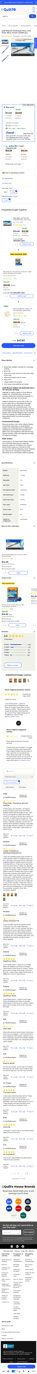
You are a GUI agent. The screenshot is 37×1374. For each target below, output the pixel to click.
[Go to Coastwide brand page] (18, 1201)
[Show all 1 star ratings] (18, 655)
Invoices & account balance (5, 1274)
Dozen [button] (6, 200)
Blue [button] (13, 192)
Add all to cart (18, 346)
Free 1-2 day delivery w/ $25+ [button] (12, 621)
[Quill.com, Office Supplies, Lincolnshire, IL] (8, 1346)
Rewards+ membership (17, 1260)
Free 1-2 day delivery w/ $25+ (14, 173)
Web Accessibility (7, 1338)
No (22, 835)
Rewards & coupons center (28, 1279)
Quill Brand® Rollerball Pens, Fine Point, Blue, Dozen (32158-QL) (22, 219)
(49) (29, 645)
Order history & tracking (7, 1260)
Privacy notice (21, 1358)
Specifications (17, 353)
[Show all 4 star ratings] (18, 647)
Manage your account (6, 1268)
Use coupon (28, 1232)
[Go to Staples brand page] (18, 1208)
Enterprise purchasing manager (17, 1297)
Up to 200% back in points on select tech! (18, 2)
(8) (29, 655)
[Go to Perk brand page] (9, 1208)
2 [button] (14, 1173)
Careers (4, 1335)
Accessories (28, 353)
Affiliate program (16, 1317)
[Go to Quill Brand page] (9, 1201)
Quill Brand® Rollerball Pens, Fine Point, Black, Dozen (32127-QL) (14, 555)
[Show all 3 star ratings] (18, 649)
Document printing (17, 1291)
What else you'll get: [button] (13, 164)
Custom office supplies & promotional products (18, 1285)
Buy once (10, 107)
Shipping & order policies (6, 1285)
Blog (3, 1329)
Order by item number (29, 1273)
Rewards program (16, 1265)
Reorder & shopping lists (29, 1260)
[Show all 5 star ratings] (18, 644)
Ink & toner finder (29, 1265)
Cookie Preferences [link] (22, 1361)
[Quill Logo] (10, 9)
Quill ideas (16, 1313)
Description (7, 353)
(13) (29, 647)
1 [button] (11, 1173)
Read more (15, 717)
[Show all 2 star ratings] (18, 652)
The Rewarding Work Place (11, 1332)
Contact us (5, 1302)
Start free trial (28, 133)
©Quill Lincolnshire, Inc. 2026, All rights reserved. (16, 1352)
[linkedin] (17, 1246)
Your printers (29, 1269)
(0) (29, 652)
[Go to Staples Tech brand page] (28, 1208)
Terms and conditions (18, 1237)
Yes (14, 835)
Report (31, 835)
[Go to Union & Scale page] (14, 1215)
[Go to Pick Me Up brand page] (28, 1201)
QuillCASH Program (16, 1270)
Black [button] (5, 192)
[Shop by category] (2, 9)
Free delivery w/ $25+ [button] (9, 568)
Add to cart (21, 1367)
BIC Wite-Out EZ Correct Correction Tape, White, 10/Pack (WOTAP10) (17, 272)
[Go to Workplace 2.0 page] (23, 1215)
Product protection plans (17, 1308)
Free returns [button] (8, 178)
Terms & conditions (8, 1358)
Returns (4, 1264)
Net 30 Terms (18, 1279)
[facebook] (22, 1246)
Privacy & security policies (5, 1297)
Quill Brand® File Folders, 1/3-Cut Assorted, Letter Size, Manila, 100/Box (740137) (23, 309)
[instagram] (11, 1246)
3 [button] (18, 1173)
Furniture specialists (16, 1302)
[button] (36, 2)
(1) (29, 650)
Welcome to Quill (7, 1325)
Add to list (7, 183)
